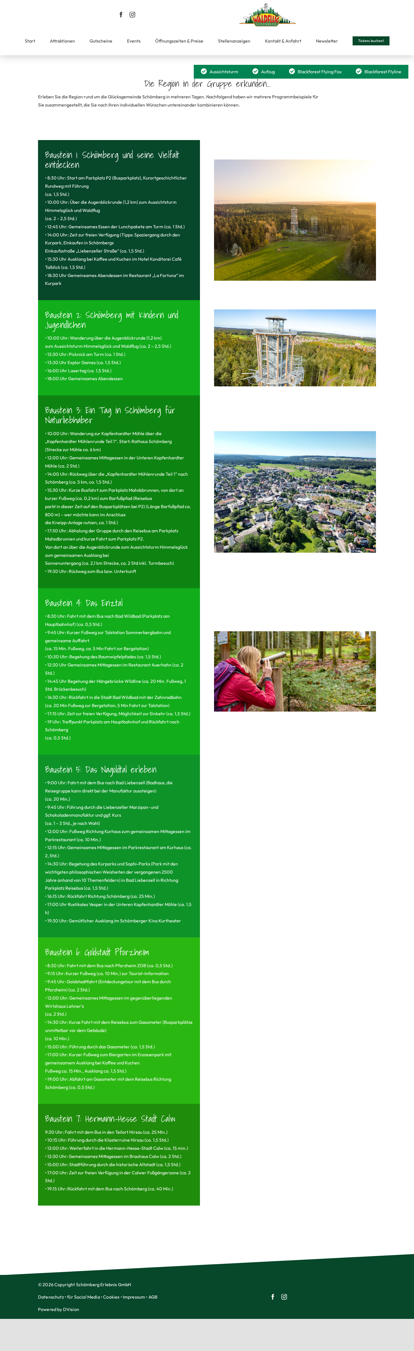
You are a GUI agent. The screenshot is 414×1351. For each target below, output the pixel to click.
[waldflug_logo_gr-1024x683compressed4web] (267, 5)
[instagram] (132, 14)
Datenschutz (51, 1297)
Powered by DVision (58, 1309)
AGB (152, 1297)
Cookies (111, 1297)
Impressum (134, 1297)
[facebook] (121, 14)
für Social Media (83, 1297)
